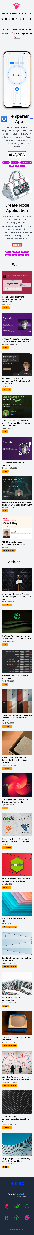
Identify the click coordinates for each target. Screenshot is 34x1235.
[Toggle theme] (30, 19)
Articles (13, 13)
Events (5, 13)
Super (17, 37)
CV (29, 13)
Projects (22, 13)
